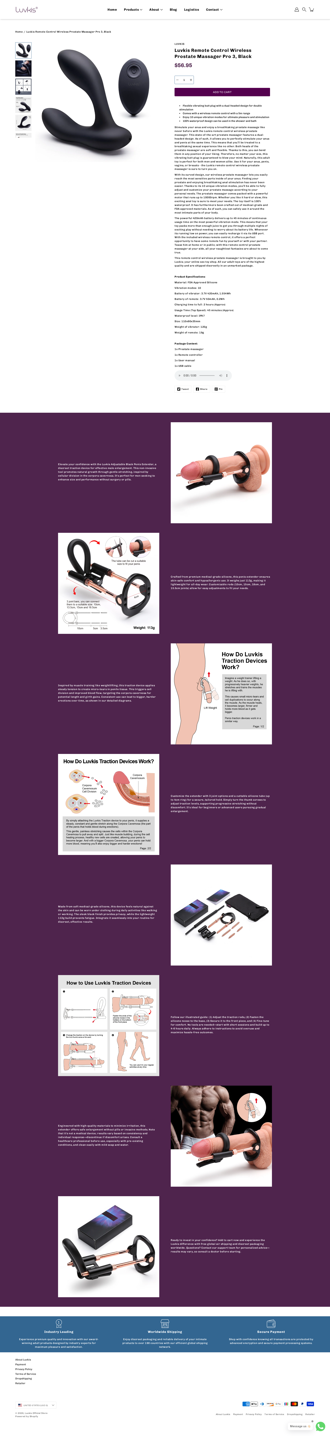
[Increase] (191, 80)
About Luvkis (23, 1359)
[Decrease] (177, 80)
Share (204, 389)
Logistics (191, 9)
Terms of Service (25, 1373)
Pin (221, 389)
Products (131, 9)
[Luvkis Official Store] (26, 9)
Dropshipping (23, 1378)
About (154, 9)
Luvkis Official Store (36, 1413)
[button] (304, 9)
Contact (212, 9)
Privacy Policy (23, 1369)
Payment (20, 1364)
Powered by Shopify (26, 1416)
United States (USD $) (35, 1405)
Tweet (185, 389)
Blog (173, 9)
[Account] (297, 9)
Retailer (20, 1383)
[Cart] (312, 9)
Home (112, 9)
